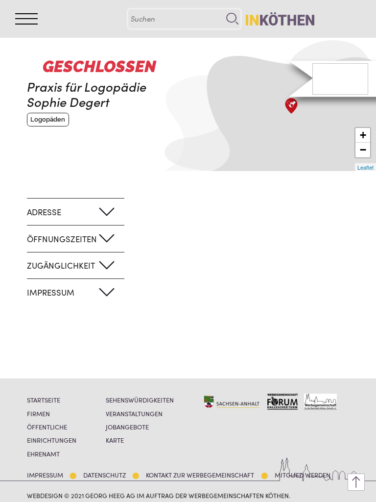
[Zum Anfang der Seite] (356, 482)
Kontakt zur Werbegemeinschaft (200, 474)
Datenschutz (104, 474)
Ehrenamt (43, 453)
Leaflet (365, 167)
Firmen (38, 413)
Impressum (45, 474)
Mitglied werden (302, 474)
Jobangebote (127, 426)
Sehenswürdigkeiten (140, 399)
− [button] (363, 150)
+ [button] (363, 135)
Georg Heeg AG (110, 495)
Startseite (43, 399)
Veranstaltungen (134, 413)
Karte (115, 440)
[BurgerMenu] (26, 19)
